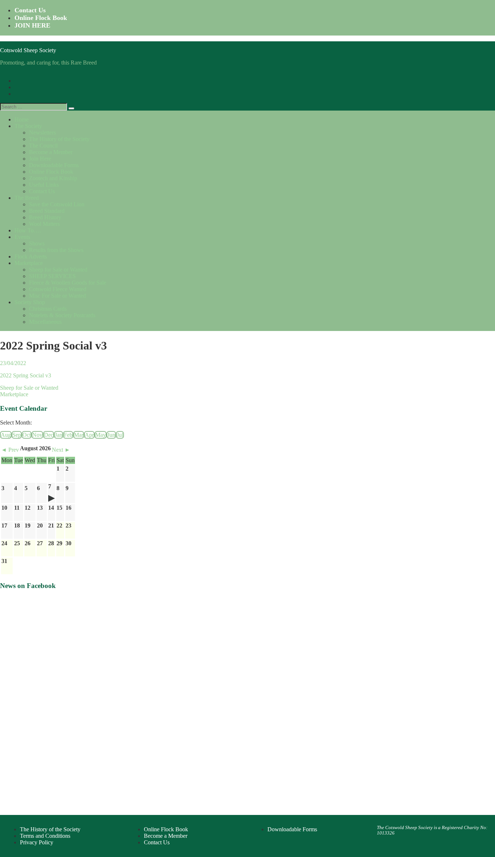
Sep (16, 435)
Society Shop (29, 302)
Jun (111, 435)
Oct (26, 435)
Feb (68, 435)
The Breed (26, 198)
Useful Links (44, 185)
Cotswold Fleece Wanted (57, 289)
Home (21, 119)
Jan (58, 435)
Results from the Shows (56, 250)
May (100, 435)
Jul (120, 435)
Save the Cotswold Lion (56, 204)
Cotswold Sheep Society (28, 50)
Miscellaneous (45, 322)
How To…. (27, 230)
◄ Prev (10, 450)
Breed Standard (47, 211)
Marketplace (28, 263)
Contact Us (30, 10)
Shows (37, 243)
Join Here (40, 159)
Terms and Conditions (45, 836)
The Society (28, 126)
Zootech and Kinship (53, 178)
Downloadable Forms (54, 165)
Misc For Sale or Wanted (57, 296)
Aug (6, 435)
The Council (43, 145)
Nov (37, 435)
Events (22, 237)
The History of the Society (59, 139)
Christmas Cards (48, 309)
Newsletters (42, 132)
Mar (78, 435)
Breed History (45, 217)
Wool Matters (44, 224)
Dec (48, 435)
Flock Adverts (30, 256)
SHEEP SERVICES (52, 276)
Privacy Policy (36, 842)
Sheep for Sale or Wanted (58, 269)
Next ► (61, 450)
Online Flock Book (40, 17)
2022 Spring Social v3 (25, 375)
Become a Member (50, 152)
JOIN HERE (32, 25)
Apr (89, 435)
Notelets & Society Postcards (62, 315)
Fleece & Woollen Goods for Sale (67, 283)
